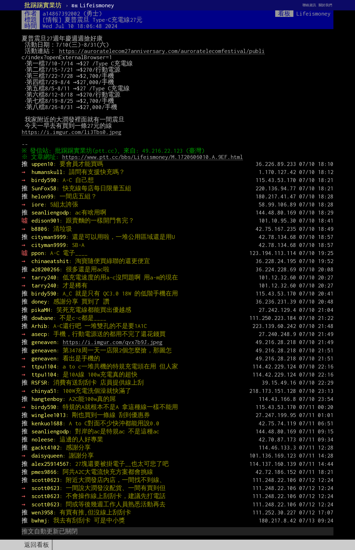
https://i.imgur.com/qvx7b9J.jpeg (112, 342)
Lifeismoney (92, 5)
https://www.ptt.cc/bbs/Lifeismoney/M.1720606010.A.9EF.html (152, 156)
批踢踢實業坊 (43, 5)
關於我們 (325, 5)
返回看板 (36, 544)
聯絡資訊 (309, 5)
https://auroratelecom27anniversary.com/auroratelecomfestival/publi (162, 51)
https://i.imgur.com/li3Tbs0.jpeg (71, 132)
